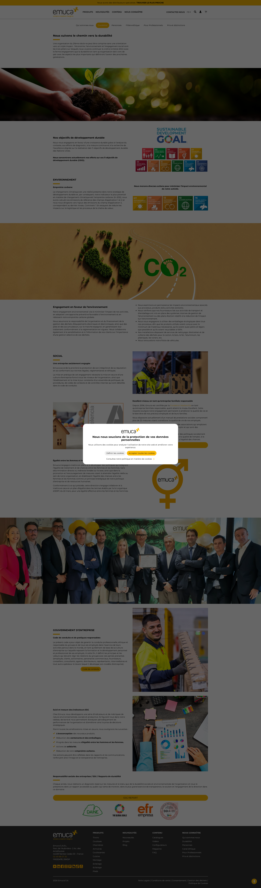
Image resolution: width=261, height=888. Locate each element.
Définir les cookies (115, 453)
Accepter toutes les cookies (142, 453)
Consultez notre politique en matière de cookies (129, 459)
